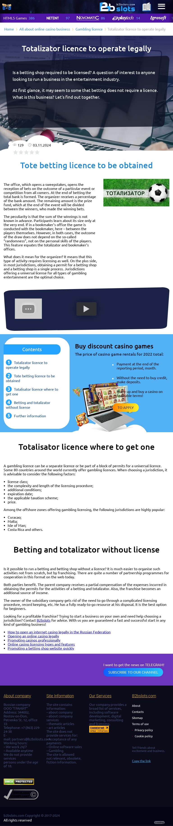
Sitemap (137, 717)
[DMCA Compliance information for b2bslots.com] (21, 798)
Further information (30, 416)
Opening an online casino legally (33, 636)
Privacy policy (144, 730)
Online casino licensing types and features (41, 644)
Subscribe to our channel (133, 672)
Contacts (138, 711)
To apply (126, 408)
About (136, 705)
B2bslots (43, 620)
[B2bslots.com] (117, 6)
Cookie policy (144, 736)
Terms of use (140, 724)
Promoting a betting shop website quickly (41, 648)
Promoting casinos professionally (34, 640)
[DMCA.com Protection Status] (19, 784)
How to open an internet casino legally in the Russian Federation (59, 632)
